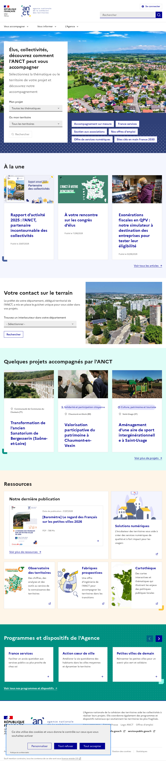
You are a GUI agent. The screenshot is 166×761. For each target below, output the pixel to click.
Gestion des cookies (121, 751)
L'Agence (70, 26)
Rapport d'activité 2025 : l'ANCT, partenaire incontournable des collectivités (29, 225)
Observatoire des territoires (39, 570)
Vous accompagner (14, 26)
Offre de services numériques (92, 139)
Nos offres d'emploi (123, 132)
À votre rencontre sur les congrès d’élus (81, 220)
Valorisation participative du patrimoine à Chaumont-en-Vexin (80, 435)
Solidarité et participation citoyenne (83, 407)
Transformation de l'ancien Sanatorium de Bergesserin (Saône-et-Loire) (29, 433)
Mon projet (16, 102)
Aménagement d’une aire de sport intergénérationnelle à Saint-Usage (137, 432)
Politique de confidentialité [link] (19, 753)
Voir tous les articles (146, 266)
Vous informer (45, 26)
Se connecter (152, 6)
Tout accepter (92, 746)
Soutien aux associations (89, 132)
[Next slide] (159, 638)
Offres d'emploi (144, 724)
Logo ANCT (127, 724)
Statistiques (141, 751)
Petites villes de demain (135, 653)
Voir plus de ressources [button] (23, 552)
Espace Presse (110, 724)
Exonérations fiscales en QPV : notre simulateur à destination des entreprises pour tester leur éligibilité (136, 230)
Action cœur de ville (79, 653)
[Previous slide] (150, 638)
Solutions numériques (132, 526)
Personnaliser (39, 746)
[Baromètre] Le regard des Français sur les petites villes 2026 (69, 519)
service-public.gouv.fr (140, 731)
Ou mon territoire (20, 117)
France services (127, 124)
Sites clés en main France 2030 (136, 139)
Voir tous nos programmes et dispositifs (29, 688)
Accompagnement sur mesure (93, 124)
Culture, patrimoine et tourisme (138, 407)
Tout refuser (65, 746)
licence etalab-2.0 (70, 758)
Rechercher (159, 15)
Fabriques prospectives (92, 570)
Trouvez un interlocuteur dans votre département (35, 317)
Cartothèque (145, 568)
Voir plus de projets (146, 458)
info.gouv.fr (115, 731)
